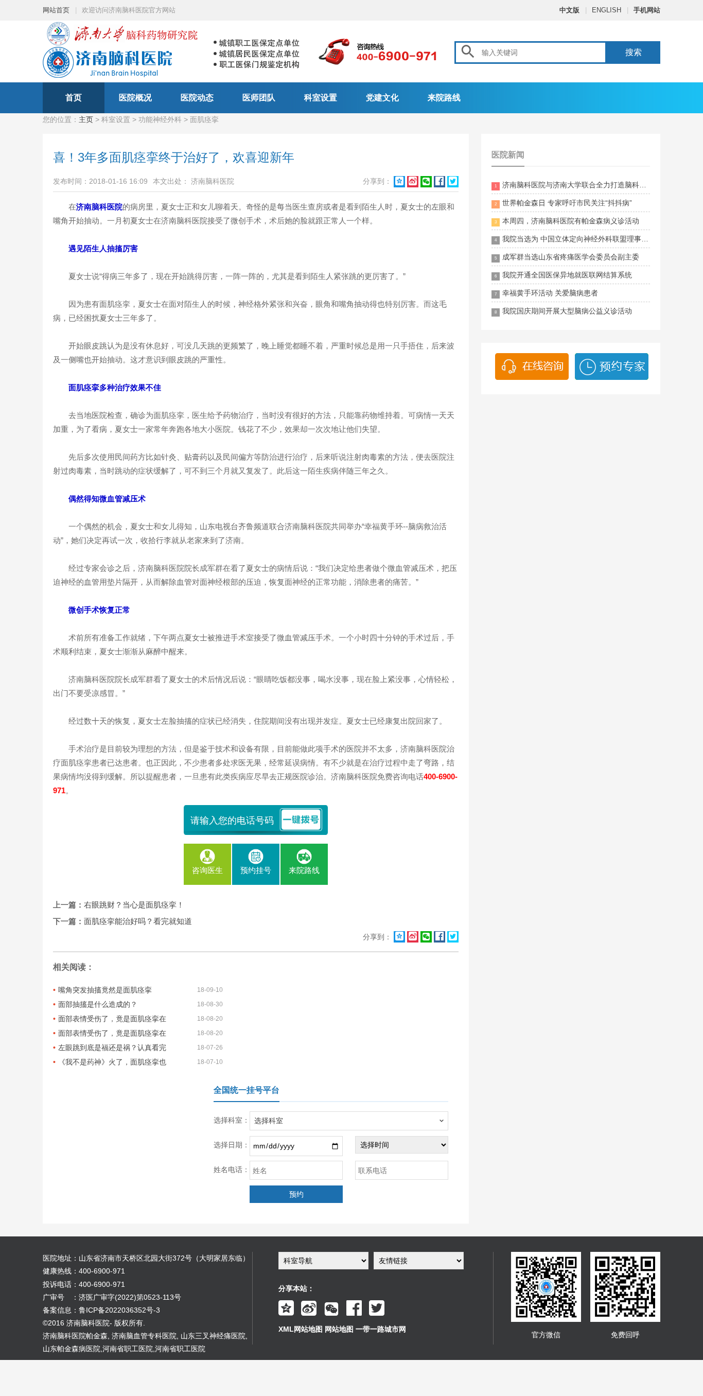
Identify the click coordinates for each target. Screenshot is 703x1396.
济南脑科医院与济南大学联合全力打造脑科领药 (572, 185)
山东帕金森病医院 (71, 1349)
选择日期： (232, 1145)
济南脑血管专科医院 (144, 1336)
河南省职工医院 (127, 1349)
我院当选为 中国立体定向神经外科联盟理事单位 (572, 239)
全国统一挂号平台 (246, 1090)
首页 (73, 97)
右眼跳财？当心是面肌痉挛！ (134, 904)
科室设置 (320, 97)
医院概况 (135, 97)
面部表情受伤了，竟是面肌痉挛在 (112, 1019)
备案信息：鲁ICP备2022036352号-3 (101, 1310)
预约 (296, 1194)
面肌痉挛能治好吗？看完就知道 (138, 921)
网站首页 (56, 10)
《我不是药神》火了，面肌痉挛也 (112, 1062)
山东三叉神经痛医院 (213, 1336)
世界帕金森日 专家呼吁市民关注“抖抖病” (563, 203)
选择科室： (232, 1120)
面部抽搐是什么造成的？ (97, 1004)
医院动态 (197, 97)
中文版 (569, 10)
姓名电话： (232, 1169)
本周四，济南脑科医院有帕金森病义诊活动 (567, 221)
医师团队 (258, 97)
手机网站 (647, 10)
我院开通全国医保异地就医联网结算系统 (563, 275)
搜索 (633, 52)
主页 (86, 119)
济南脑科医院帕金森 (75, 1336)
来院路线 (444, 97)
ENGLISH (606, 10)
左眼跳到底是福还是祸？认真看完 (112, 1047)
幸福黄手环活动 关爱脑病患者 (546, 293)
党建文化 (382, 97)
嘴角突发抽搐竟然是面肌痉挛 (105, 990)
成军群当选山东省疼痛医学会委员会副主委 (567, 257)
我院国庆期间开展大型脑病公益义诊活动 (563, 311)
